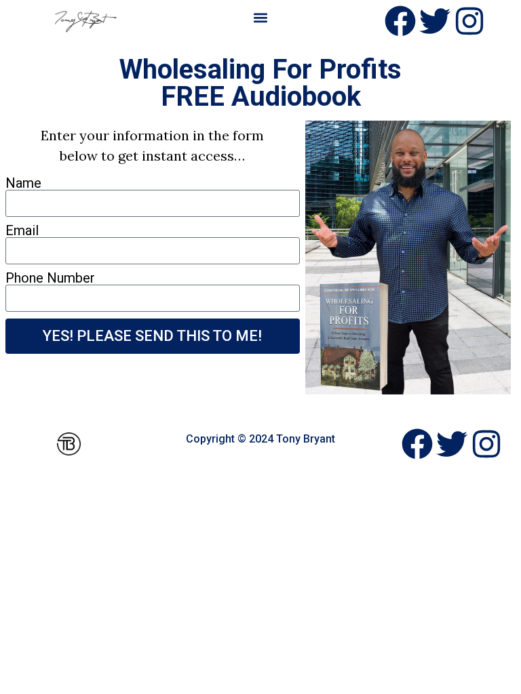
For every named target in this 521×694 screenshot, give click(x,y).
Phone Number (50, 278)
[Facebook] (400, 21)
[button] (260, 18)
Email (22, 230)
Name (23, 183)
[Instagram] (469, 21)
